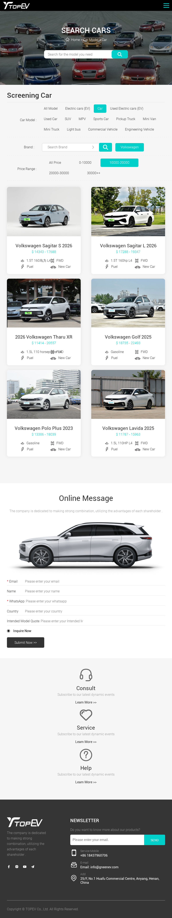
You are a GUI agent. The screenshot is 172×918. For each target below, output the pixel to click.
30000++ (93, 173)
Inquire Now (22, 631)
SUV (68, 119)
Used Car (50, 119)
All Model (51, 108)
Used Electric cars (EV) (126, 108)
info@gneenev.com (104, 867)
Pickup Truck (125, 119)
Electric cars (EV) (77, 108)
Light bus (74, 129)
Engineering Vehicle (139, 129)
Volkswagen (130, 147)
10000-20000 (119, 163)
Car (104, 40)
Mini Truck (51, 129)
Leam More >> (85, 702)
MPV (82, 119)
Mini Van (149, 119)
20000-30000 (59, 173)
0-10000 (85, 163)
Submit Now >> (25, 643)
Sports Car (101, 119)
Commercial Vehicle (102, 129)
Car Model (90, 40)
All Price (55, 163)
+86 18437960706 (94, 855)
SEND (155, 840)
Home (75, 40)
